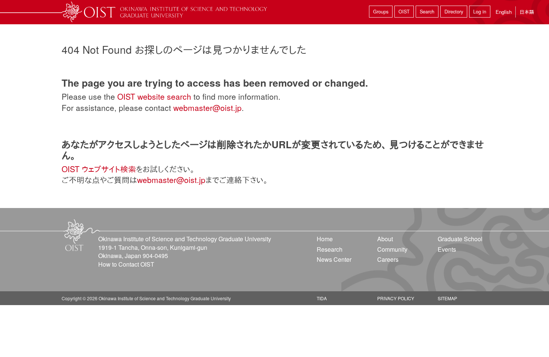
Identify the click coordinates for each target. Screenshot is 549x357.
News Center (334, 259)
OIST (404, 11)
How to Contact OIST (126, 264)
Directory (453, 11)
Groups (380, 11)
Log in (479, 11)
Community (392, 249)
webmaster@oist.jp (207, 107)
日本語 (526, 11)
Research (329, 249)
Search (427, 11)
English (504, 11)
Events (447, 249)
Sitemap (447, 298)
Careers (387, 259)
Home (325, 239)
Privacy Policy (395, 298)
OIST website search (154, 96)
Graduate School (460, 239)
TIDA (322, 298)
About (385, 239)
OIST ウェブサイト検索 (99, 168)
